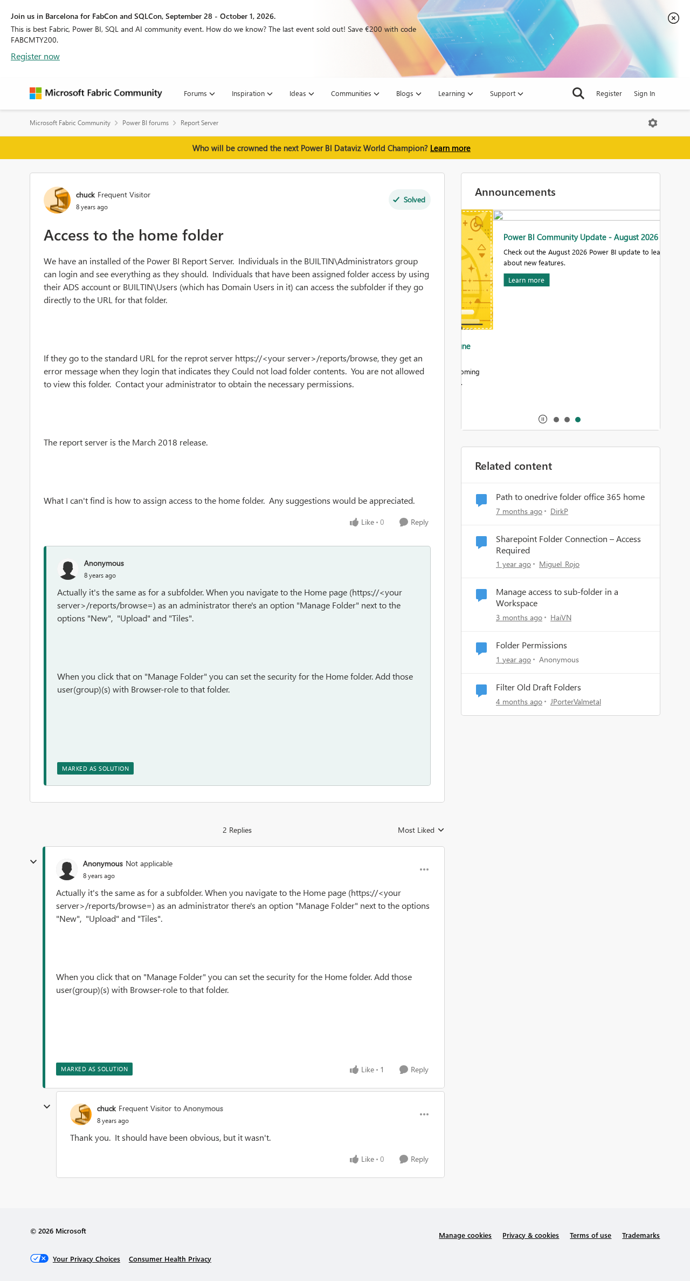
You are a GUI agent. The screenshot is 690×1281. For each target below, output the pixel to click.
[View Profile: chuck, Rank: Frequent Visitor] (57, 200)
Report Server (199, 123)
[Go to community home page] (96, 93)
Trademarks (641, 1234)
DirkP (559, 511)
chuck (85, 194)
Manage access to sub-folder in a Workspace (557, 597)
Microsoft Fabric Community (70, 123)
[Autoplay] (542, 419)
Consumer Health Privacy (170, 1258)
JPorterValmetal (575, 701)
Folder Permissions (531, 645)
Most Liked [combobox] (421, 830)
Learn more (450, 147)
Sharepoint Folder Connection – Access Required (568, 544)
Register (609, 93)
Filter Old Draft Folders (538, 687)
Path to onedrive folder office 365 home (570, 496)
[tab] (555, 419)
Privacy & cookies (530, 1234)
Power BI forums (145, 123)
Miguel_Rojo (559, 564)
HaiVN (560, 617)
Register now (35, 55)
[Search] (578, 93)
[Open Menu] (652, 123)
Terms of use (590, 1234)
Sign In (644, 93)
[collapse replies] (33, 861)
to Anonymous (198, 1108)
